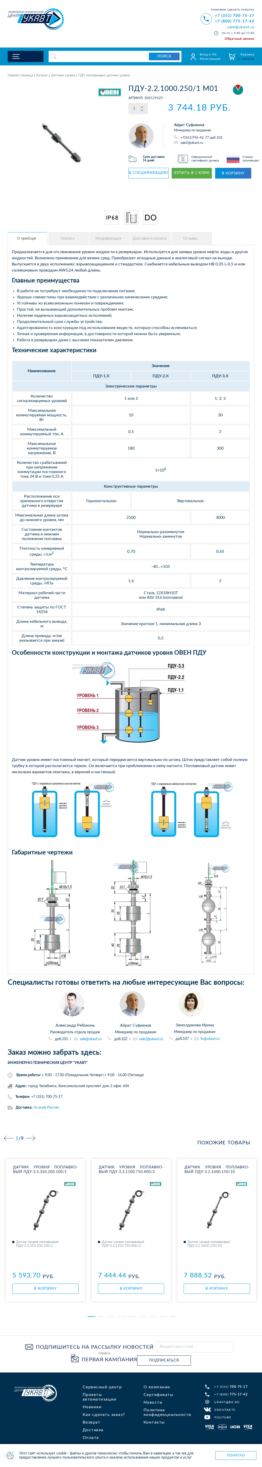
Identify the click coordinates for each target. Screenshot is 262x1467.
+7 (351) (231, 1386)
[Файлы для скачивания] (69, 238)
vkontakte (225, 1409)
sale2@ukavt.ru (191, 142)
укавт (35, 1393)
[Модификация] (109, 238)
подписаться (164, 1360)
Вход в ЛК (208, 54)
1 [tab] (91, 1316)
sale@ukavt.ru (240, 27)
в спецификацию (148, 173)
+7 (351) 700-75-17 (234, 16)
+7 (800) (231, 1394)
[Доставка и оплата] (151, 238)
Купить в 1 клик (192, 173)
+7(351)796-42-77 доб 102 (201, 137)
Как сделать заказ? (104, 1415)
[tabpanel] (45, 1230)
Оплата (91, 1438)
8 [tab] (163, 1316)
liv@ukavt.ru (210, 1039)
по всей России (46, 1107)
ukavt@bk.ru (227, 1402)
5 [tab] (132, 1316)
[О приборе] (28, 238)
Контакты (154, 1422)
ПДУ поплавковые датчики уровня (104, 75)
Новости (153, 1402)
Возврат (92, 1422)
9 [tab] (173, 1316)
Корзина (246, 56)
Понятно (236, 1455)
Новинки (92, 1407)
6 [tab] (142, 1316)
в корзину (233, 173)
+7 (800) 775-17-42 (234, 21)
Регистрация (210, 58)
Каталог (42, 75)
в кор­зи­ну (45, 1288)
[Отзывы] (192, 238)
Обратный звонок (239, 38)
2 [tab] (101, 1316)
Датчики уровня (63, 75)
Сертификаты (159, 1395)
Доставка (93, 1430)
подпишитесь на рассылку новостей (95, 1347)
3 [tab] (112, 1316)
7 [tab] (153, 1316)
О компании (157, 1387)
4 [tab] (122, 1316)
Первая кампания (109, 1359)
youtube (223, 1417)
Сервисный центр (102, 1387)
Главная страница (20, 75)
